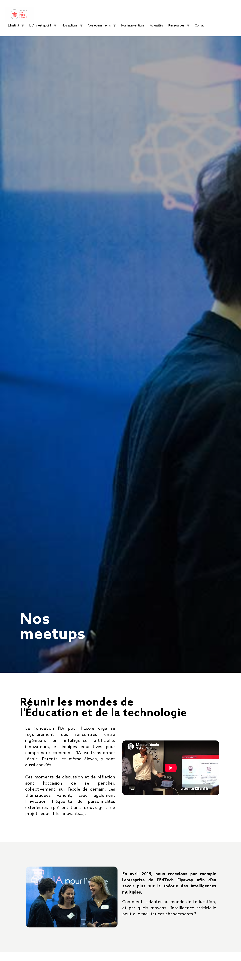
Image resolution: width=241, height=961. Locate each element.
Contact (200, 25)
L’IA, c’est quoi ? (40, 25)
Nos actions (69, 25)
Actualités (156, 25)
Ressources (176, 25)
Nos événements (99, 25)
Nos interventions (133, 25)
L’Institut (13, 25)
